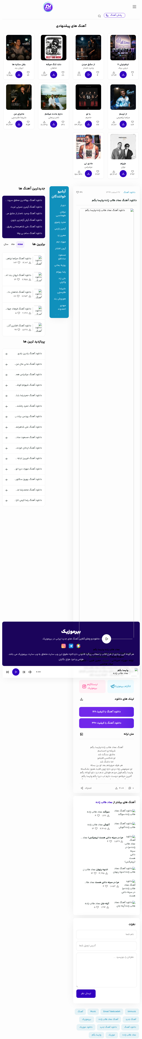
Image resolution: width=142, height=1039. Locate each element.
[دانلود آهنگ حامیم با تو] (88, 97)
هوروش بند (60, 299)
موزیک (105, 660)
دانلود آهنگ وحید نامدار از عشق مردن (23, 213)
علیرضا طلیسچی (61, 290)
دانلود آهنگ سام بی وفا (29, 233)
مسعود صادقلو (62, 257)
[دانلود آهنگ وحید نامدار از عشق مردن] (88, 47)
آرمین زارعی (60, 229)
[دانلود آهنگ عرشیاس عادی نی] (88, 146)
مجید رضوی (60, 222)
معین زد (61, 235)
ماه (13, 244)
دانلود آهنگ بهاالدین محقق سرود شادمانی (23, 200)
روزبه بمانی (60, 265)
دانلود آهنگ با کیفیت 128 (106, 712)
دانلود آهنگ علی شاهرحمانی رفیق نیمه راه (23, 227)
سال (6, 244)
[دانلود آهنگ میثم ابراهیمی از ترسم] (123, 97)
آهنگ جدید (131, 1019)
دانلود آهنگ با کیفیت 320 (106, 723)
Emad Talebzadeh (98, 657)
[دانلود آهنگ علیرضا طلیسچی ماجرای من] (18, 97)
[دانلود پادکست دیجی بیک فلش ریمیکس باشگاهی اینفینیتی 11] (123, 47)
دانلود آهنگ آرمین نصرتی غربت (26, 207)
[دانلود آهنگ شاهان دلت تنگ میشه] (53, 47)
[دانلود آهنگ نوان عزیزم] (123, 146)
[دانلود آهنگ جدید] (48, 7)
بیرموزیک (86, 1019)
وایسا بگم (96, 1035)
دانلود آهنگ (129, 192)
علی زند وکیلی (62, 280)
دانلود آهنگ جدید (108, 1027)
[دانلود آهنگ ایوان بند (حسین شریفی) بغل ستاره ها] (18, 47)
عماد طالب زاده (104, 802)
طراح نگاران (64, 659)
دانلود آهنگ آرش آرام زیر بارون (26, 220)
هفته (20, 244)
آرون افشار (60, 248)
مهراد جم (61, 242)
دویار (63, 205)
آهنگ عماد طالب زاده (108, 1019)
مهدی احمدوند (62, 307)
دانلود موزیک (86, 1027)
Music (93, 1011)
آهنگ (80, 1011)
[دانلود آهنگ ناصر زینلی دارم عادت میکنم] (53, 97)
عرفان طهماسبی (61, 214)
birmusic (132, 1011)
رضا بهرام (61, 272)
